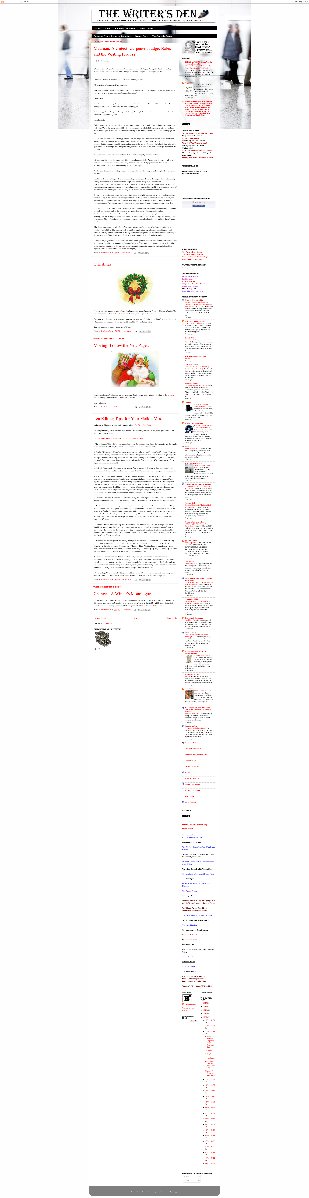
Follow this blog (198, 205)
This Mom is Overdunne (194, 618)
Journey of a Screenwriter (194, 522)
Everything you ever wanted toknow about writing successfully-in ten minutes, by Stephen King (194, 978)
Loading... (185, 268)
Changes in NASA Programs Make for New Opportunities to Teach (197, 602)
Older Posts (171, 617)
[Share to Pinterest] (148, 253)
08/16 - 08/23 (210, 1130)
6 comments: (126, 252)
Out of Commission (189, 939)
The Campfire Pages (162, 36)
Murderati (189, 772)
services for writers (192, 766)
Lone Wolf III (190, 561)
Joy (186, 676)
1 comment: (127, 609)
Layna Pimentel (190, 802)
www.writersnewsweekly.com (195, 356)
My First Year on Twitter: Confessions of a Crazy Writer (198, 862)
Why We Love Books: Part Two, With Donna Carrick (198, 848)
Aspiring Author (191, 726)
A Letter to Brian (188, 966)
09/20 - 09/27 (210, 1107)
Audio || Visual (146, 28)
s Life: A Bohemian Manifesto (202, 915)
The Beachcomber (189, 971)
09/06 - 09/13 (210, 1119)
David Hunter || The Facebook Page (195, 256)
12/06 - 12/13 (210, 1031)
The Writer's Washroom (194, 423)
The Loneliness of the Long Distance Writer (198, 874)
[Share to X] (143, 253)
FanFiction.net (187, 279)
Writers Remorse (188, 961)
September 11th (188, 944)
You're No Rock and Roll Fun (196, 754)
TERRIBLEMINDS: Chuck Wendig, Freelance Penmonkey (198, 63)
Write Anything (190, 632)
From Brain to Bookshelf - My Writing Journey (196, 652)
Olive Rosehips (190, 760)
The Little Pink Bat (189, 925)
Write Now (189, 688)
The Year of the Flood (143, 425)
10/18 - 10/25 (210, 1085)
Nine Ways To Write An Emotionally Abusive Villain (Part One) (197, 368)
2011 (205, 1010)
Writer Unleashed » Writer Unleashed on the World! (198, 579)
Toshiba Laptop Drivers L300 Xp (196, 385)
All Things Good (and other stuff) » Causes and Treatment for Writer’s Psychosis (198, 709)
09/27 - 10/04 (210, 1102)
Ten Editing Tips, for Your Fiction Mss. (128, 418)
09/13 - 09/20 (210, 1113)
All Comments (190, 1181)
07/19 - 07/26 (210, 1147)
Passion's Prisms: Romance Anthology (112, 36)
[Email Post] (134, 252)
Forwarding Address (192, 713)
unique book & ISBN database (193, 283)
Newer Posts (100, 617)
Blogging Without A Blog (194, 300)
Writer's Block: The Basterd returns (195, 920)
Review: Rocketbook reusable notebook (201, 405)
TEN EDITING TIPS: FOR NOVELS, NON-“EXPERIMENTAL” (119, 438)
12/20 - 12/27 (210, 1026)
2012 (205, 1006)
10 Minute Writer (191, 364)
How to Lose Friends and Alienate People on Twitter (198, 950)
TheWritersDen (190, 1004)
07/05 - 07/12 (210, 1158)
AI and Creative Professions (194, 323)
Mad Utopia (189, 796)
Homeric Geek (190, 503)
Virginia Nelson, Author (194, 463)
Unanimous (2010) (191, 599)
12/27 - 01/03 (210, 1020)
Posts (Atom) (107, 623)
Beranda (188, 358)
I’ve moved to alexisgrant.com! (195, 728)
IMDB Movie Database (190, 276)
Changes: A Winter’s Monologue (122, 593)
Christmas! (103, 264)
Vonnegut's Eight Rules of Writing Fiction (197, 986)
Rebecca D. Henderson (193, 748)
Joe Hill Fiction (190, 742)
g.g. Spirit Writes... (192, 540)
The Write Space (188, 878)
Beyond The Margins (192, 784)
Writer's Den (157, 605)
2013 (205, 1003)
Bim (161, 1192)
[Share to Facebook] (146, 253)
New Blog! (189, 620)
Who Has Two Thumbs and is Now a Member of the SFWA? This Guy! (203, 427)
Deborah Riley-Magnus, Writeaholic (198, 484)
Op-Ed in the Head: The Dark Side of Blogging (196, 884)
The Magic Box (188, 896)
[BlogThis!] (141, 253)
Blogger (175, 1192)
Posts (187, 1176)
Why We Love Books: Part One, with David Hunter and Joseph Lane (198, 855)
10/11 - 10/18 (210, 1090)
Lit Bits (107, 28)
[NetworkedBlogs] (199, 202)
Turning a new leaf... (201, 691)
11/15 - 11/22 (210, 1079)
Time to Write (190, 338)
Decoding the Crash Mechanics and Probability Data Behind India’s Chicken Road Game (198, 304)
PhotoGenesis (187, 828)
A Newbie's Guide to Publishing (196, 321)
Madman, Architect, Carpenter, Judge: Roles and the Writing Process (132, 51)
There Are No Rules (192, 778)
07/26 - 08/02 (210, 1141)
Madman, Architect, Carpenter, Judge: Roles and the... (209, 1041)
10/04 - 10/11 (210, 1096)
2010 (205, 1013)
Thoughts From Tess (192, 674)
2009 (205, 1017)
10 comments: (127, 579)
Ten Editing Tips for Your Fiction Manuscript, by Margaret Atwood (194, 909)
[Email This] (139, 253)
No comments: (127, 331)
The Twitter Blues (189, 956)
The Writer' (186, 915)
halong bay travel (191, 543)
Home (97, 28)
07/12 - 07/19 (210, 1152)
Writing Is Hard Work (192, 448)
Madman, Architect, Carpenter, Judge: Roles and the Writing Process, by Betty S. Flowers (198, 901)
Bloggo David (141, 36)
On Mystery (189, 564)
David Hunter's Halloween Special (194, 934)
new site (171, 395)
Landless (188, 402)
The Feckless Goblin (192, 790)
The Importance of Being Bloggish (195, 930)
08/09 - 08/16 (210, 1135)
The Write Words (191, 383)
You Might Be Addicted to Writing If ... (197, 869)
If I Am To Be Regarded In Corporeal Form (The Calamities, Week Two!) (197, 67)
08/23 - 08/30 (210, 1124)
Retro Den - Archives (125, 28)
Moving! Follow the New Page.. (121, 345)
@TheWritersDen (121, 313)
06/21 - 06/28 (210, 1163)
